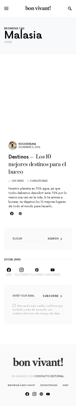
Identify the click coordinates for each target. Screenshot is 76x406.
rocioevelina (27, 144)
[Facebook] (27, 394)
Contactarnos (48, 385)
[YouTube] (48, 394)
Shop (65, 385)
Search (53, 238)
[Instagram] (34, 394)
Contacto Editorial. (49, 376)
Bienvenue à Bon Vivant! (21, 385)
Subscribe (51, 296)
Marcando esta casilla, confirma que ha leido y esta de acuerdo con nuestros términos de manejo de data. (38, 309)
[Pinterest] (41, 394)
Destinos (18, 157)
